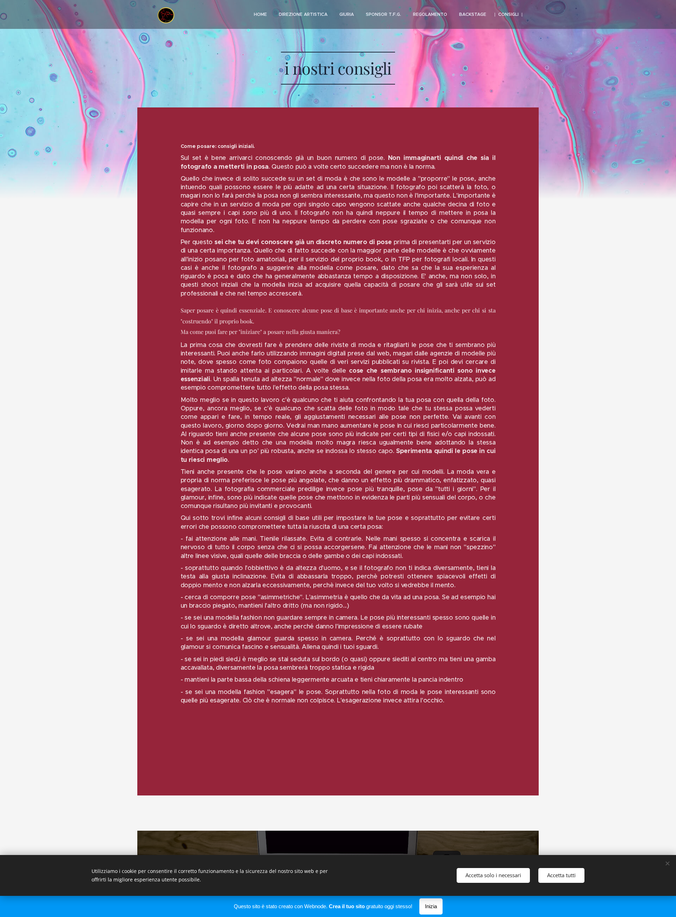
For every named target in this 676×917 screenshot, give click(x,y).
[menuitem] (260, 14)
